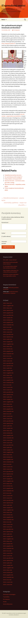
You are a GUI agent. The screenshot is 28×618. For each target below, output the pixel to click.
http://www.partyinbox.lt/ (8, 43)
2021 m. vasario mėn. (8, 387)
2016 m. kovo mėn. (7, 522)
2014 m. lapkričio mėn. (8, 560)
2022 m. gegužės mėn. (8, 351)
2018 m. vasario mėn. (8, 466)
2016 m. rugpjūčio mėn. (8, 510)
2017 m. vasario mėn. (8, 495)
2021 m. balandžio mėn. (8, 382)
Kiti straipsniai (16, 30)
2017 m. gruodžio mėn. (8, 471)
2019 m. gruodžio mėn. (8, 421)
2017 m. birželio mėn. (8, 486)
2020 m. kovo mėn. (7, 413)
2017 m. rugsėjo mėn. (8, 478)
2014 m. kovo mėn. (7, 579)
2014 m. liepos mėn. (7, 570)
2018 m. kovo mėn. (7, 464)
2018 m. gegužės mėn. (8, 459)
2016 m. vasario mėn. (8, 524)
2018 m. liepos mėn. (7, 454)
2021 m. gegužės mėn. (8, 380)
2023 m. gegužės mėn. (8, 322)
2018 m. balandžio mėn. (8, 462)
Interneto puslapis (4, 242)
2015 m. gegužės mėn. (8, 546)
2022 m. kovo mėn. (7, 356)
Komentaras (5, 222)
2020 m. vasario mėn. (8, 416)
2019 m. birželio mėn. (8, 433)
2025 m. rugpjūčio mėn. (8, 305)
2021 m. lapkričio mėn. (8, 365)
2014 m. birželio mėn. (8, 572)
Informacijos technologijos (9, 594)
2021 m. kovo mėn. (7, 385)
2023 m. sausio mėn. (7, 332)
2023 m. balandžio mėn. (8, 324)
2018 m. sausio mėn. (7, 469)
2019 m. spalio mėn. (7, 425)
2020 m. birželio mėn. (8, 406)
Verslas (5, 601)
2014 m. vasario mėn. (8, 582)
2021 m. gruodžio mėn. (8, 363)
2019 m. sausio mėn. (7, 442)
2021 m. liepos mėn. (7, 375)
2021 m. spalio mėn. (7, 368)
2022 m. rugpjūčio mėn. (8, 344)
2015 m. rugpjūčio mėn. (8, 538)
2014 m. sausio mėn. (7, 584)
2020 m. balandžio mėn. (8, 411)
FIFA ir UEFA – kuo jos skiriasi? (10, 260)
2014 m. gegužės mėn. (8, 575)
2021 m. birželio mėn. (8, 377)
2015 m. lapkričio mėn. (8, 531)
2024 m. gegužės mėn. (8, 312)
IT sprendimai (6, 597)
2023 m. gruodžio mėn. (8, 315)
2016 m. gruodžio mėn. (8, 500)
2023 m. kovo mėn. (7, 327)
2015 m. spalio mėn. (7, 534)
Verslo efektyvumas (7, 604)
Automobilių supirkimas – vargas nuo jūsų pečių (15, 204)
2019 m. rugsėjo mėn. (8, 428)
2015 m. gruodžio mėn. (8, 529)
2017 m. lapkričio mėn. (8, 474)
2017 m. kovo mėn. (7, 493)
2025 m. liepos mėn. (7, 308)
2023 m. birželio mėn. (8, 320)
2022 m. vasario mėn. (8, 358)
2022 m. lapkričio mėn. (8, 337)
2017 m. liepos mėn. (7, 483)
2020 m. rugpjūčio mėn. (8, 401)
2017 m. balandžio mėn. (8, 490)
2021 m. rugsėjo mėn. (8, 370)
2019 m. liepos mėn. (7, 430)
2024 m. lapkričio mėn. (8, 310)
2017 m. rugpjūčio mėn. (8, 481)
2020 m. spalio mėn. (7, 397)
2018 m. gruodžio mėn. (8, 445)
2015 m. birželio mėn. (8, 543)
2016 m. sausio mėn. (7, 526)
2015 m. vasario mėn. (8, 553)
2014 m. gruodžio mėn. (8, 558)
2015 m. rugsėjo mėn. (8, 536)
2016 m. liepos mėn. (7, 512)
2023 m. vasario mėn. (8, 329)
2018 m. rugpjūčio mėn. (8, 452)
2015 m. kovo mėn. (7, 551)
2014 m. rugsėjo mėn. (8, 565)
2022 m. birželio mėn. (8, 349)
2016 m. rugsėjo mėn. (8, 507)
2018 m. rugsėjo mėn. (8, 450)
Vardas (4, 233)
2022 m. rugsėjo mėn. (8, 341)
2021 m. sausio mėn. (7, 389)
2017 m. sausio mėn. (7, 498)
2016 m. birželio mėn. (8, 514)
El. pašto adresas (6, 237)
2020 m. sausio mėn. (7, 418)
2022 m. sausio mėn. (7, 361)
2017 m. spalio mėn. (7, 476)
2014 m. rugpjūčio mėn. (8, 567)
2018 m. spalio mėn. (7, 447)
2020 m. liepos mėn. (7, 404)
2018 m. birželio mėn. (8, 457)
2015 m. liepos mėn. (7, 541)
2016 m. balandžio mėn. (8, 519)
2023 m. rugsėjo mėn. (8, 317)
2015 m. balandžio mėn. (8, 548)
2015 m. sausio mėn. (7, 555)
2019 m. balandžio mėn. (8, 438)
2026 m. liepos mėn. (7, 303)
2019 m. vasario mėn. (8, 440)
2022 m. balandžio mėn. (8, 353)
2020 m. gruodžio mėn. (8, 392)
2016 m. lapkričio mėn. (8, 502)
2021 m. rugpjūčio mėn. (8, 373)
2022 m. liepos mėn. (7, 346)
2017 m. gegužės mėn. (8, 488)
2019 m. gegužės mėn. (8, 435)
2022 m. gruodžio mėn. (8, 334)
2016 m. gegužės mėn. (8, 517)
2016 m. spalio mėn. (7, 505)
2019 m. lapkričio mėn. (8, 423)
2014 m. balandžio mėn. (8, 577)
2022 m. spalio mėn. (7, 339)
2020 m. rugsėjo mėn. (8, 399)
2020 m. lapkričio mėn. (8, 394)
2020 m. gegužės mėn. (8, 409)
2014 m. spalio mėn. (7, 563)
